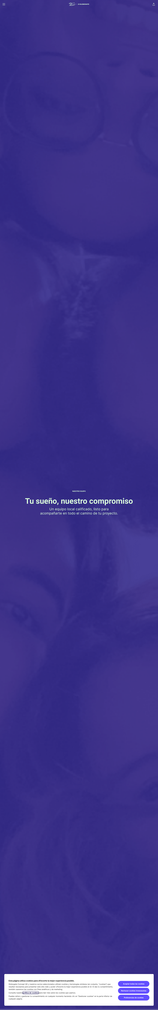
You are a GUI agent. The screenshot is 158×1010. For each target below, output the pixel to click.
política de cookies (30, 993)
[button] (154, 4)
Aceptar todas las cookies (133, 984)
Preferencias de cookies (134, 998)
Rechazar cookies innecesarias (133, 991)
